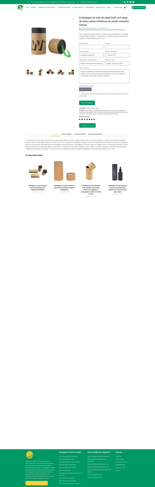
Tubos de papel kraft (92, 108)
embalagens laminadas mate (115, 112)
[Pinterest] (125, 2)
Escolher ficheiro (85, 89)
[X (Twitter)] (130, 2)
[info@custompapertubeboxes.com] (78, 2)
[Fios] (91, 119)
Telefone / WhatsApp (110, 51)
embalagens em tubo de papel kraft (95, 112)
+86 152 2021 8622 (140, 7)
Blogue (109, 7)
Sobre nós (33, 7)
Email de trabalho (83, 51)
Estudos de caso (100, 7)
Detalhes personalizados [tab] (95, 134)
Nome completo (83, 43)
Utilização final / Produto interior (88, 60)
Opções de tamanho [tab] (66, 134)
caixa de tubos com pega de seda (108, 114)
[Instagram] (133, 2)
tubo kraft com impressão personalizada (98, 110)
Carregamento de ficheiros (86, 86)
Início (27, 7)
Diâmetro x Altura (109, 60)
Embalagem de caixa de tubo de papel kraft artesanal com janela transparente (64, 188)
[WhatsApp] (89, 119)
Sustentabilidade (89, 7)
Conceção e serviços (77, 7)
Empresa (107, 43)
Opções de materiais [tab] (80, 134)
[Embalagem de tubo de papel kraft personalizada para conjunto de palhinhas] (37, 171)
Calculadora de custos (64, 7)
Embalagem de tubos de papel (46, 7)
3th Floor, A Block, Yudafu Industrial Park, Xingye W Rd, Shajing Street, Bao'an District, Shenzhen (53, 2)
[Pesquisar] (122, 2)
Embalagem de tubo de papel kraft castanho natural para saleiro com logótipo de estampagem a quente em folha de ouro (91, 190)
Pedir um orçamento (87, 103)
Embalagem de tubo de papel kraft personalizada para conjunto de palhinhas (37, 188)
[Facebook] (127, 2)
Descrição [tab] (55, 134)
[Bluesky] (94, 119)
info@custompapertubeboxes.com (89, 2)
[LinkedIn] (87, 119)
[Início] (79, 28)
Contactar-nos (118, 7)
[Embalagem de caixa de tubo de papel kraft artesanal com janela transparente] (64, 171)
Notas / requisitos (84, 68)
